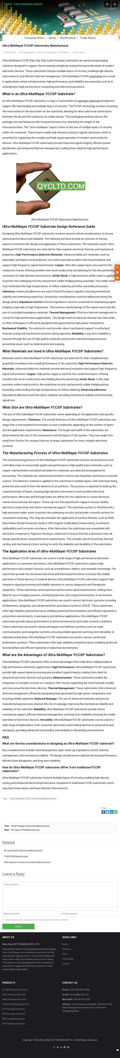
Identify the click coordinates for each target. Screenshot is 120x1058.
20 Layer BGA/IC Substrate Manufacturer (23, 850)
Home (65, 944)
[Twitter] (57, 1048)
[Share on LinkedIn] (111, 813)
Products (66, 949)
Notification (68, 38)
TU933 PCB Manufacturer (16, 856)
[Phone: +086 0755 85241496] (117, 267)
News (52, 38)
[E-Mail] (68, 1048)
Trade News (88, 38)
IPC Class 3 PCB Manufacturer (25, 830)
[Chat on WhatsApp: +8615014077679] (117, 272)
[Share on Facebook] (103, 813)
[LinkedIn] (61, 1048)
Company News (34, 38)
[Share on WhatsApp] (116, 813)
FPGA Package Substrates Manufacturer (30, 826)
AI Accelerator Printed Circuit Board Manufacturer (27, 862)
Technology (67, 959)
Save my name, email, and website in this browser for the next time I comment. (37, 920)
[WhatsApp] (64, 1048)
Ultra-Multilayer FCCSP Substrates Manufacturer (33, 798)
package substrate (89, 100)
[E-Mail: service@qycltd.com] (117, 278)
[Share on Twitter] (107, 813)
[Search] (115, 4)
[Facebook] (54, 1048)
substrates (95, 76)
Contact (66, 963)
